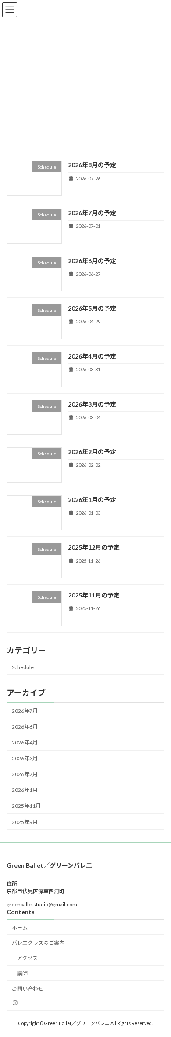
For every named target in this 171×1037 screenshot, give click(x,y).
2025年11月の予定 (94, 595)
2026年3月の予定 (92, 403)
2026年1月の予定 (92, 499)
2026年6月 (25, 726)
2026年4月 (25, 742)
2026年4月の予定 (92, 356)
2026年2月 (25, 774)
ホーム (20, 927)
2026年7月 (25, 710)
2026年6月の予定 (92, 260)
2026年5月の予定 (92, 308)
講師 (22, 973)
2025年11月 (26, 805)
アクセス (27, 958)
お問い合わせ (27, 989)
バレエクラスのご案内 (38, 942)
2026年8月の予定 (92, 165)
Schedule (23, 667)
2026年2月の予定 (92, 451)
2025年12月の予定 (94, 547)
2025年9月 (25, 821)
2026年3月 (25, 758)
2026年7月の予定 (92, 212)
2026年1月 (25, 790)
